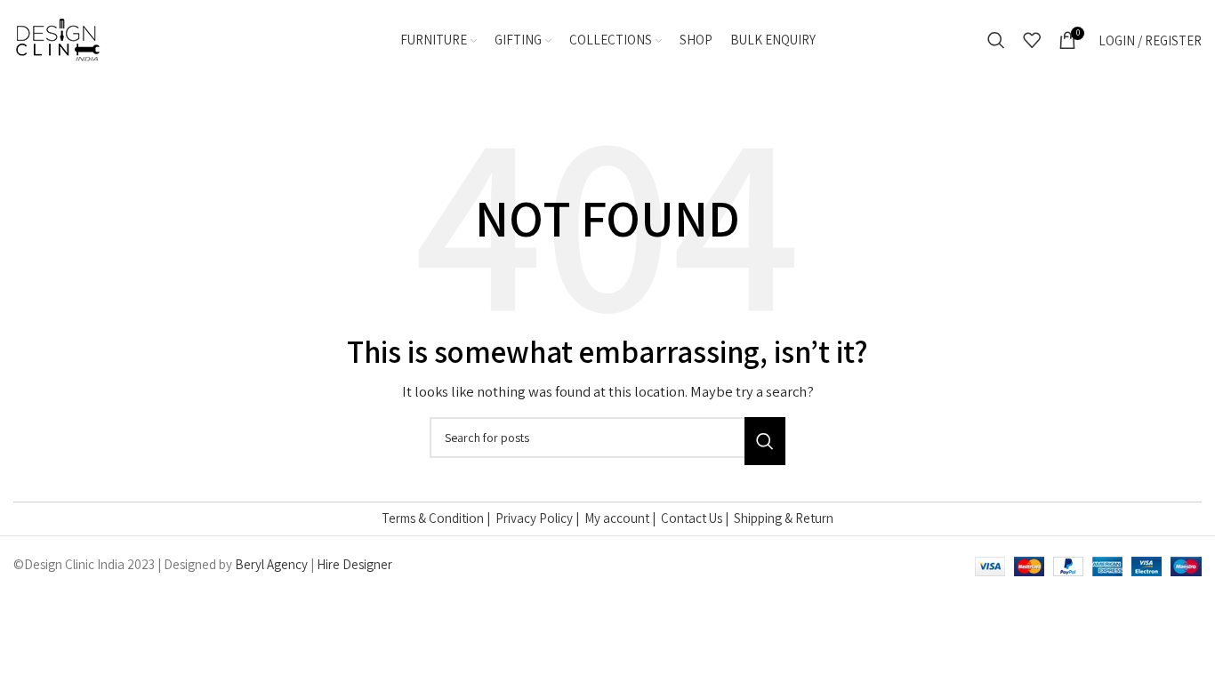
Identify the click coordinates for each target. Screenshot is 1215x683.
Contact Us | (697, 518)
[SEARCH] (764, 441)
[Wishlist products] (1032, 40)
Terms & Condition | (438, 518)
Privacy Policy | (539, 518)
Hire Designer (354, 564)
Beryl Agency (271, 564)
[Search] (996, 40)
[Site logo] (57, 38)
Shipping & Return (783, 518)
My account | (622, 518)
